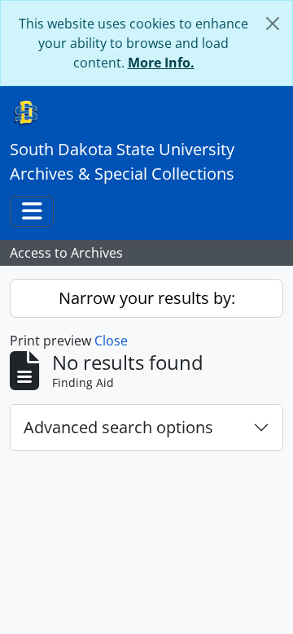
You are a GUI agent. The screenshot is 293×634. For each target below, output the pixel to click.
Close (111, 341)
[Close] (272, 23)
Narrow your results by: (147, 298)
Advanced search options (118, 427)
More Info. (161, 63)
